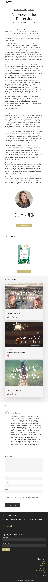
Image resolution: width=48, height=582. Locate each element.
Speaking (43, 565)
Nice (44, 572)
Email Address (5, 543)
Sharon (14, 22)
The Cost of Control (40, 570)
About (44, 563)
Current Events (21, 10)
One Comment (33, 22)
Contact (43, 575)
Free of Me (43, 568)
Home (44, 561)
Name (7, 476)
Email (7, 482)
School (31, 10)
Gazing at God (42, 567)
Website (7, 489)
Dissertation (42, 574)
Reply (13, 446)
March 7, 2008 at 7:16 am (15, 413)
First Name (5, 537)
